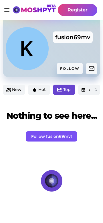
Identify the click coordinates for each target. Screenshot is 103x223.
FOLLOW (70, 68)
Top (67, 89)
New (16, 89)
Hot (42, 89)
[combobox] (89, 90)
